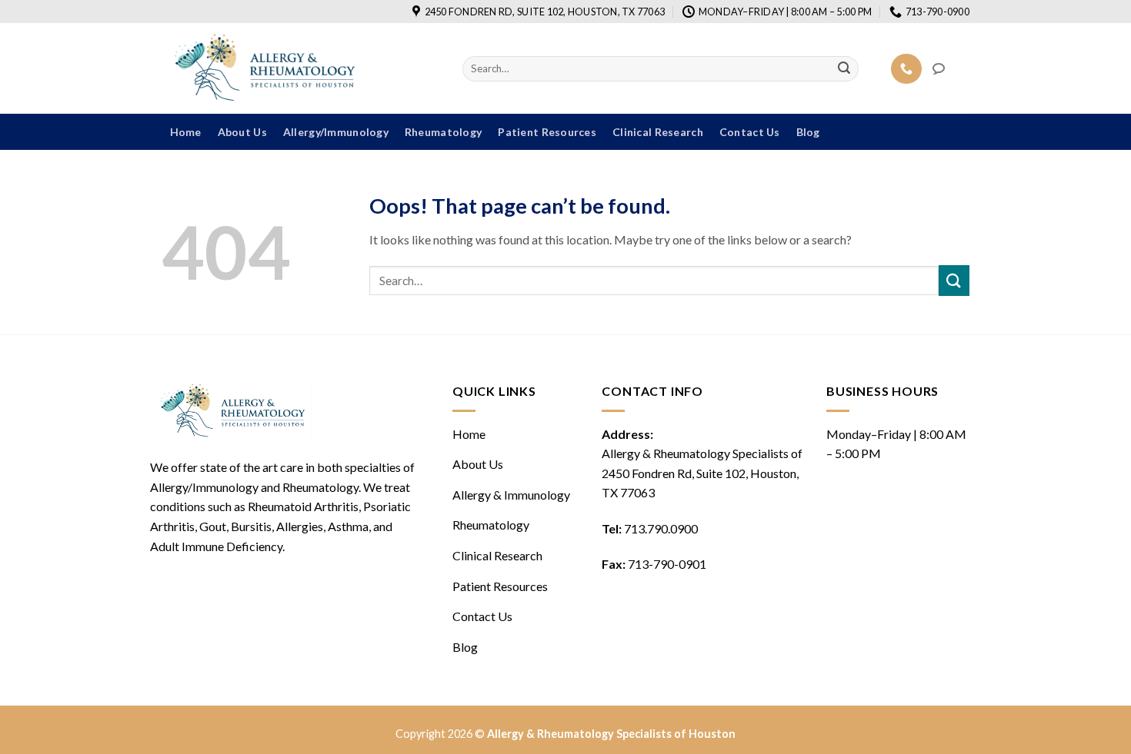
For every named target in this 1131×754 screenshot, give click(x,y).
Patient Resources (547, 131)
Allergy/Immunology (336, 131)
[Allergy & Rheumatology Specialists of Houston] (300, 68)
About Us (242, 131)
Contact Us (749, 131)
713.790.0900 (661, 528)
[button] (950, 68)
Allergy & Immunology (511, 494)
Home (186, 131)
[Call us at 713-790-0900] (906, 68)
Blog (808, 131)
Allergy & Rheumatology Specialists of (702, 473)
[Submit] (845, 69)
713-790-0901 (667, 563)
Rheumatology (443, 131)
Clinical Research (657, 131)
